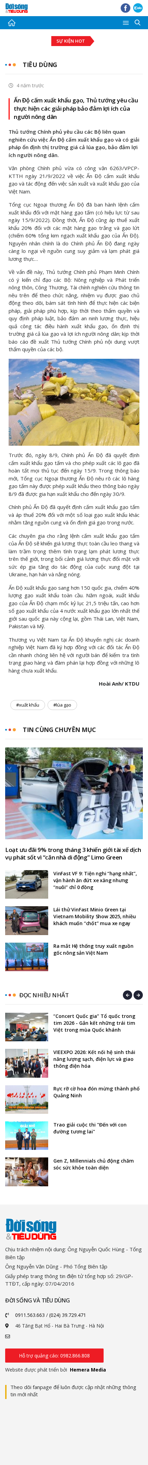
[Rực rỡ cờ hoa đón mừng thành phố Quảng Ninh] (26, 1099)
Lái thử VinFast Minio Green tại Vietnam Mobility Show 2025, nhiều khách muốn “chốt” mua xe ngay (94, 916)
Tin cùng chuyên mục (59, 729)
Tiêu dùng (40, 64)
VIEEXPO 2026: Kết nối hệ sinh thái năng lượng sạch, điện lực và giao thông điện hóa (94, 1059)
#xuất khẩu (27, 705)
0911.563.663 (30, 1315)
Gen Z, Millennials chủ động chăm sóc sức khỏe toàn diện (93, 1164)
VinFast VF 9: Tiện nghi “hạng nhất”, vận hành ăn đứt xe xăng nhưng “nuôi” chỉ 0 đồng (95, 880)
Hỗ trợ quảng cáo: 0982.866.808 (54, 1355)
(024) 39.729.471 (67, 1315)
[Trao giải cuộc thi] (26, 1135)
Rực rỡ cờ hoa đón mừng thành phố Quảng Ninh (96, 1092)
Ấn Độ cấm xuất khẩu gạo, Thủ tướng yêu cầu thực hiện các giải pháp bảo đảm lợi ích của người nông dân (76, 108)
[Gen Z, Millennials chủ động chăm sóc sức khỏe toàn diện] (26, 1171)
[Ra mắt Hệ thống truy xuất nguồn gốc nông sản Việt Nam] (26, 957)
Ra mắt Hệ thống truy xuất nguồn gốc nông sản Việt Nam (93, 949)
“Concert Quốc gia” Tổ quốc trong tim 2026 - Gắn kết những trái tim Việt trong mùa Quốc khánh (94, 1023)
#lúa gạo (62, 705)
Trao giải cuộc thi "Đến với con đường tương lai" (90, 1128)
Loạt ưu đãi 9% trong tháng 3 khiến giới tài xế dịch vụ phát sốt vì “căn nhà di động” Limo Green (73, 853)
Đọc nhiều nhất (43, 995)
